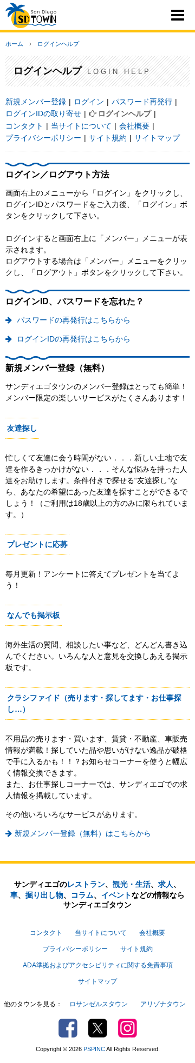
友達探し (22, 428)
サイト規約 (108, 137)
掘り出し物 (44, 895)
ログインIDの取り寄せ (43, 113)
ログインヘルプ (58, 44)
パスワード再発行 (142, 101)
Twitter (97, 1028)
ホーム (14, 44)
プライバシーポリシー (43, 137)
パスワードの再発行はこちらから (73, 320)
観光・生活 (132, 884)
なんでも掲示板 (33, 615)
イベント (116, 895)
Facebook (67, 1028)
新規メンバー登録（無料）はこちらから (83, 833)
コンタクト (24, 126)
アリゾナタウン (163, 1004)
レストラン (86, 884)
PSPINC (94, 1049)
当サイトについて (81, 126)
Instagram (127, 1028)
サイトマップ (157, 137)
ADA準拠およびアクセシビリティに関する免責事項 (98, 965)
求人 (165, 884)
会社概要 (134, 126)
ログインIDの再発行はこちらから (73, 339)
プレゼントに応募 (37, 544)
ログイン (89, 101)
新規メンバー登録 (35, 101)
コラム (82, 895)
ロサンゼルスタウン (98, 1004)
